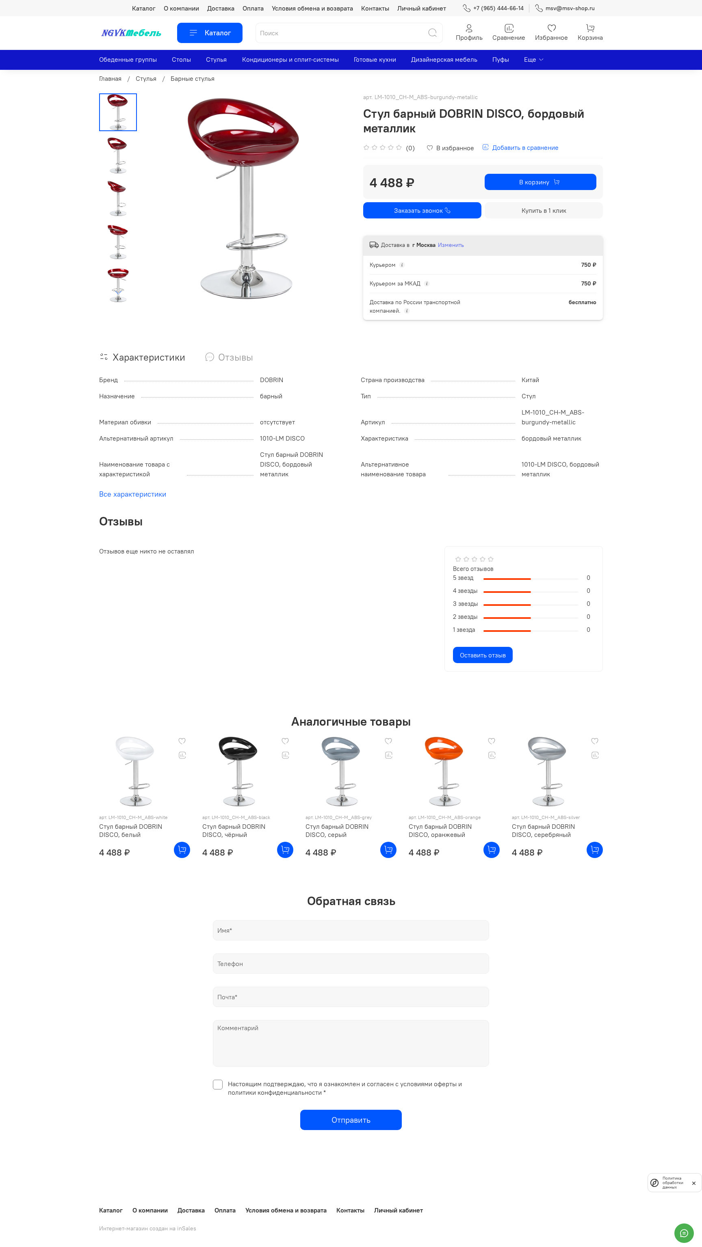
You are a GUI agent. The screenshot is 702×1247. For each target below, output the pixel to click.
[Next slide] (118, 293)
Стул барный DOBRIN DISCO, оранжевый (440, 830)
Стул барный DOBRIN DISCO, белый (130, 830)
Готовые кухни (375, 59)
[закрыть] (694, 1182)
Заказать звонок (418, 210)
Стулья (216, 59)
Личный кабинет (421, 8)
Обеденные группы (128, 59)
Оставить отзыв (483, 655)
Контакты (375, 8)
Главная (110, 78)
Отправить (351, 1120)
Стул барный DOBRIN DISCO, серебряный (543, 830)
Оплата (253, 8)
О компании (181, 8)
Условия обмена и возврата (312, 8)
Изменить (451, 245)
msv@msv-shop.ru (570, 8)
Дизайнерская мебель (444, 59)
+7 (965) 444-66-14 (498, 8)
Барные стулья (192, 78)
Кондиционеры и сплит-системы (290, 59)
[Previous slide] (157, 198)
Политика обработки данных (673, 1182)
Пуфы (500, 59)
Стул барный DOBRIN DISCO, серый (337, 830)
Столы (181, 59)
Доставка (220, 8)
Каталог (144, 8)
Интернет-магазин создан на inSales (147, 1228)
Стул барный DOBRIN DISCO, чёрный (233, 830)
